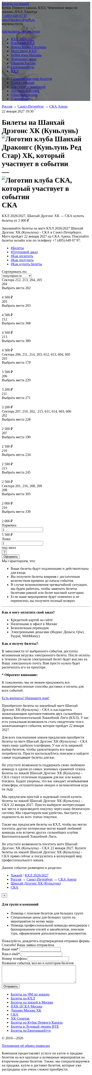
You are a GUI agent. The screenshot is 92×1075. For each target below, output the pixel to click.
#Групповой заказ (24, 252)
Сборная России (23, 63)
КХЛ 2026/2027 (22, 39)
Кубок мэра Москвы (26, 55)
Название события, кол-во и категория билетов (38, 963)
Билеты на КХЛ (23, 998)
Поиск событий (23, 83)
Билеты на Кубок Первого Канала (37, 1022)
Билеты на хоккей (15, 4)
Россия (7, 106)
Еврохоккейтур (22, 67)
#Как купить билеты (26, 264)
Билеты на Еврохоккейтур (31, 1030)
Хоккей (16, 875)
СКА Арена (58, 106)
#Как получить (22, 260)
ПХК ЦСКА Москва (26, 1006)
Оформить (11, 556)
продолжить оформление (21, 31)
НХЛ (15, 71)
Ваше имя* (10, 949)
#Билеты (17, 248)
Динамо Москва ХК (26, 1010)
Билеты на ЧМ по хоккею (30, 994)
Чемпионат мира (23, 59)
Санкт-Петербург (31, 106)
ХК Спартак (20, 1018)
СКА (14, 887)
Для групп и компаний (28, 87)
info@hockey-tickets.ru (18, 20)
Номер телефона (14, 958)
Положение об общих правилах (26, 1046)
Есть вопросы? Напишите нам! (25, 698)
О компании (20, 99)
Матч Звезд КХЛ (23, 51)
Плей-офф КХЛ (23, 43)
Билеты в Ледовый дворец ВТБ (35, 1026)
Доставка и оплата (25, 91)
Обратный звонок (24, 95)
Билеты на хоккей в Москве (32, 1002)
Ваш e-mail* (11, 954)
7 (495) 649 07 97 (14, 16)
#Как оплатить (22, 256)
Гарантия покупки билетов (31, 79)
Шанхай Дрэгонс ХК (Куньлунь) (36, 883)
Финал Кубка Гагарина (28, 47)
